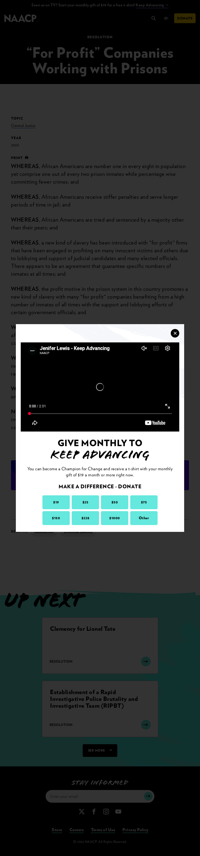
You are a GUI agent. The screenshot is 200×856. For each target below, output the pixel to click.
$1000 (114, 518)
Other (144, 518)
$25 (85, 502)
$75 (144, 502)
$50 (114, 502)
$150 (56, 518)
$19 (56, 502)
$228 (85, 518)
